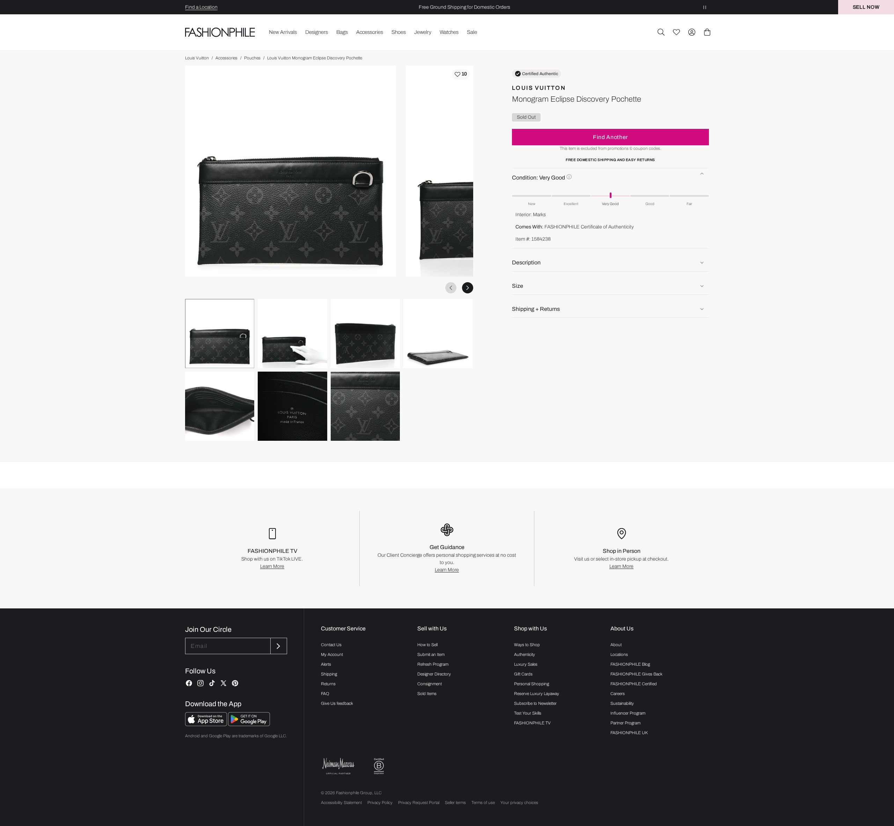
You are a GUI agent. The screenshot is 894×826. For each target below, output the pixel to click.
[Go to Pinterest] (235, 683)
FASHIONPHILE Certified (633, 683)
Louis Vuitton (197, 58)
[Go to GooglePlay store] (249, 724)
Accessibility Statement (341, 802)
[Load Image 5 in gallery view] (219, 406)
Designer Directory (434, 674)
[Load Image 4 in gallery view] (437, 333)
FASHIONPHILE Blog (630, 664)
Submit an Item (431, 654)
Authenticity (524, 654)
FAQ (325, 693)
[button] (661, 32)
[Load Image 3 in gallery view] (365, 333)
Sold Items (427, 693)
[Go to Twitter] (223, 683)
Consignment (429, 683)
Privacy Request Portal (418, 802)
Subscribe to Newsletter (535, 703)
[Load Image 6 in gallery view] (292, 406)
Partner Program (625, 723)
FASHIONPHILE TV (532, 723)
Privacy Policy (380, 802)
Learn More (272, 566)
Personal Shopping (531, 683)
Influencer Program (627, 713)
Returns (328, 683)
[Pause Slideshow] (705, 7)
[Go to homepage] (220, 32)
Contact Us (331, 644)
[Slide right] (467, 287)
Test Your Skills (527, 713)
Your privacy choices (519, 802)
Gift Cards (523, 674)
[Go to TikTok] (212, 683)
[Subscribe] (278, 646)
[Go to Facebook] (189, 683)
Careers (617, 693)
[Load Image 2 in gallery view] (292, 333)
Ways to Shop (527, 644)
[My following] (676, 32)
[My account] (692, 32)
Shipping (329, 674)
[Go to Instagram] (200, 683)
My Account (332, 654)
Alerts (326, 664)
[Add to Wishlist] (461, 74)
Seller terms (455, 802)
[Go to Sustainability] (379, 766)
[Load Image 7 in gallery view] (365, 406)
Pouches (252, 58)
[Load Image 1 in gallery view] (219, 333)
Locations (619, 654)
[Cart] (707, 32)
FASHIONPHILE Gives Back (636, 674)
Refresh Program (432, 664)
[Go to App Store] (206, 724)
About (616, 644)
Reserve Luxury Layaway (536, 693)
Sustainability (622, 703)
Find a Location (201, 7)
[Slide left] (450, 287)
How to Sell (427, 644)
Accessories (226, 58)
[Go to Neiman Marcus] (338, 766)
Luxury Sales (525, 664)
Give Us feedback (337, 703)
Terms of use (483, 802)
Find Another (610, 137)
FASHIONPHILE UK (629, 732)
